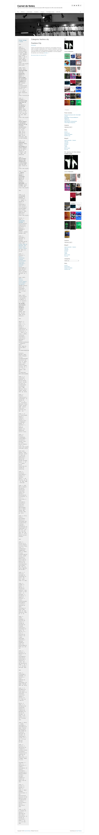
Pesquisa (42, 11)
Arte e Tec (58, 11)
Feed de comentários (68, 134)
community (34, 55)
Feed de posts (67, 133)
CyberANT (66, 142)
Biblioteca (23, 11)
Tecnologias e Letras (50, 11)
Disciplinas (36, 11)
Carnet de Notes (26, 6)
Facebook (66, 144)
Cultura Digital (29, 11)
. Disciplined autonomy (22, 221)
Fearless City (36, 43)
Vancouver (42, 55)
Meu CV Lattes (67, 148)
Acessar (66, 131)
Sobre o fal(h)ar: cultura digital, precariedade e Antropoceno (23, 281)
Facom (65, 145)
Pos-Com (66, 149)
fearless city (38, 55)
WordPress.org (67, 135)
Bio (18, 11)
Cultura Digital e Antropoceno (69, 122)
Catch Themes (79, 830)
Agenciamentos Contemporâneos (70, 121)
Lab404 (65, 146)
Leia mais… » (46, 52)
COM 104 (66, 141)
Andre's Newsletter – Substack (70, 140)
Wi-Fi (45, 55)
